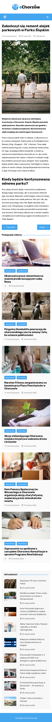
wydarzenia (22, 271)
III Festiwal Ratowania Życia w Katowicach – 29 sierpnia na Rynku (32, 686)
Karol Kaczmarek (10, 36)
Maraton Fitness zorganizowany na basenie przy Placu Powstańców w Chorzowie (25, 385)
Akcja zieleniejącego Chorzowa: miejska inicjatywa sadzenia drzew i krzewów (25, 439)
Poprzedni (11, 227)
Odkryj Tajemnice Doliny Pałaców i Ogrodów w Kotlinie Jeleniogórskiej (33, 627)
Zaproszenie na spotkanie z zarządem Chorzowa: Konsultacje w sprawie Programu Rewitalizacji (26, 551)
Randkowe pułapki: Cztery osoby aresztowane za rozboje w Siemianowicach (33, 596)
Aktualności (40, 36)
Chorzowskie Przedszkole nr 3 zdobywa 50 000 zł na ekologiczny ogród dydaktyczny (33, 658)
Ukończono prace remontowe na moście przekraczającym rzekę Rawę (23, 278)
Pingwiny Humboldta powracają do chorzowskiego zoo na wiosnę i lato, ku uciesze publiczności (26, 332)
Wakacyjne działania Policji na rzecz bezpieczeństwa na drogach (32, 642)
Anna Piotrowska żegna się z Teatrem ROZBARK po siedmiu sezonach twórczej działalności (33, 611)
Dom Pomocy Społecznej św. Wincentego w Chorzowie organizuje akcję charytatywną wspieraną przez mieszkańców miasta (23, 495)
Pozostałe (22, 324)
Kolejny (42, 227)
